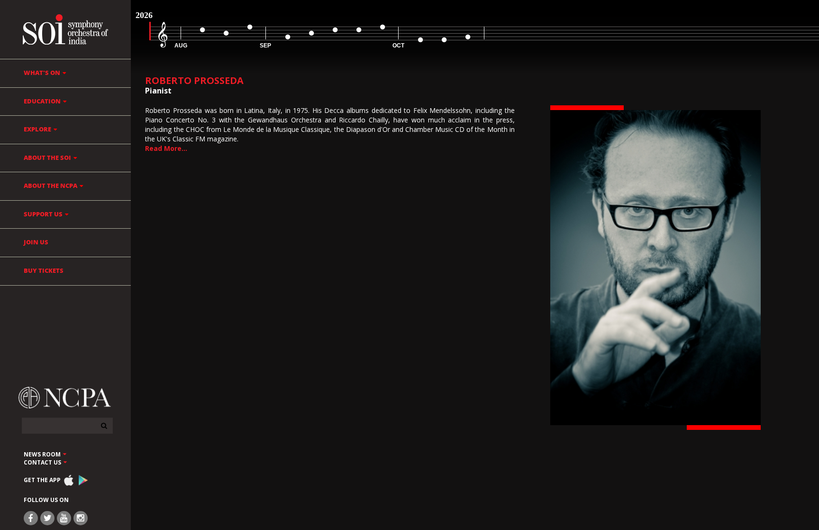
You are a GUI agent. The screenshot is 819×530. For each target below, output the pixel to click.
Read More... (166, 148)
